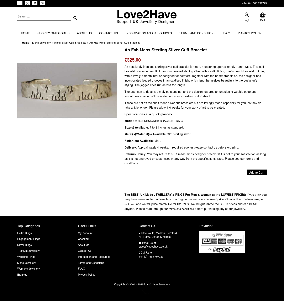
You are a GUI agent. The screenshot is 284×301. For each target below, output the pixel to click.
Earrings (22, 274)
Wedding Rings (26, 257)
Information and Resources (149, 33)
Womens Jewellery (28, 268)
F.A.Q (226, 33)
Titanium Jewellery (28, 251)
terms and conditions (181, 209)
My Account (85, 233)
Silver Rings (24, 245)
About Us (84, 33)
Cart (262, 20)
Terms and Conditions (197, 33)
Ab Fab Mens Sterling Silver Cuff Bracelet (114, 43)
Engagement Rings (28, 239)
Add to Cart (256, 172)
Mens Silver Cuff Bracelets (70, 43)
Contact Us (108, 33)
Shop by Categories (53, 33)
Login (247, 20)
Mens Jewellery (41, 43)
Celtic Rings (24, 233)
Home (25, 33)
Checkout (83, 239)
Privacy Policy (250, 33)
